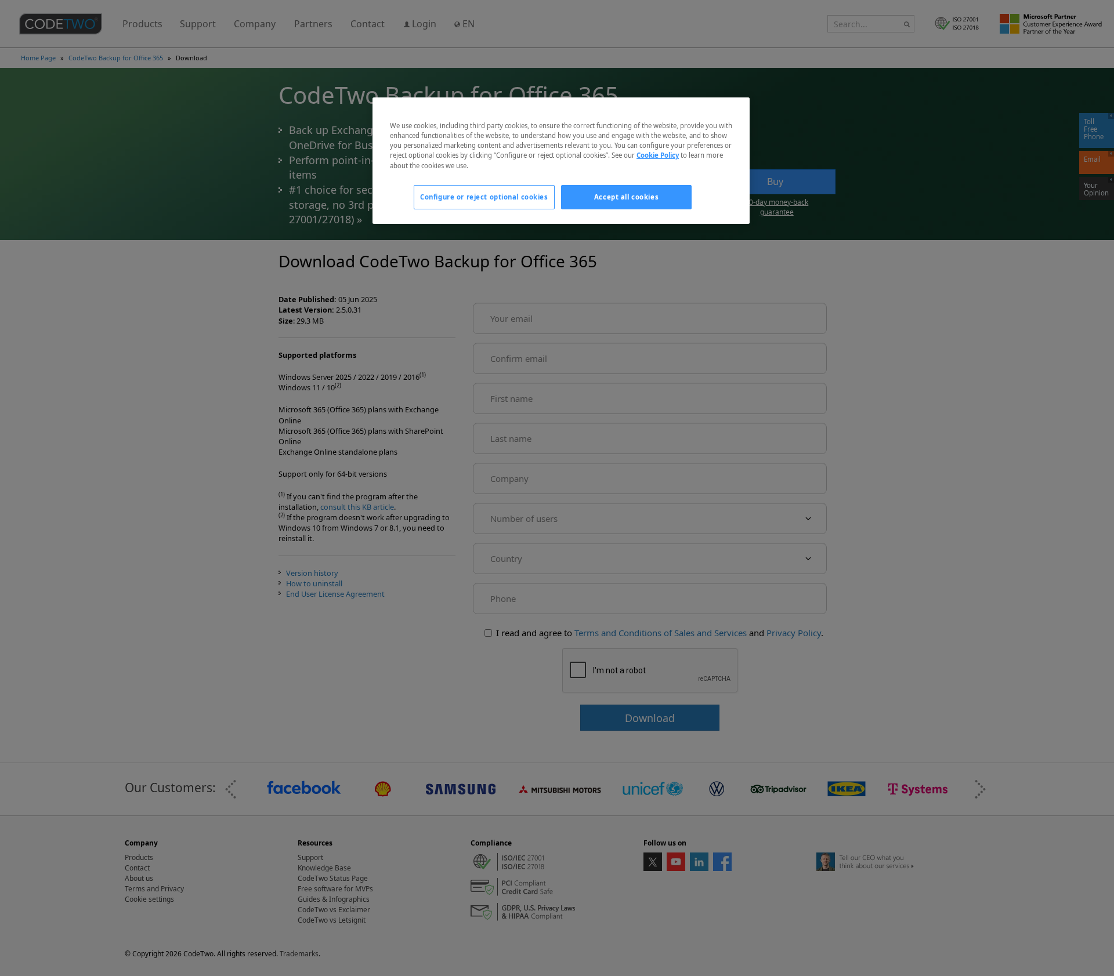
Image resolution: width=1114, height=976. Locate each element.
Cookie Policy (657, 155)
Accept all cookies (626, 197)
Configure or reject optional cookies (484, 197)
